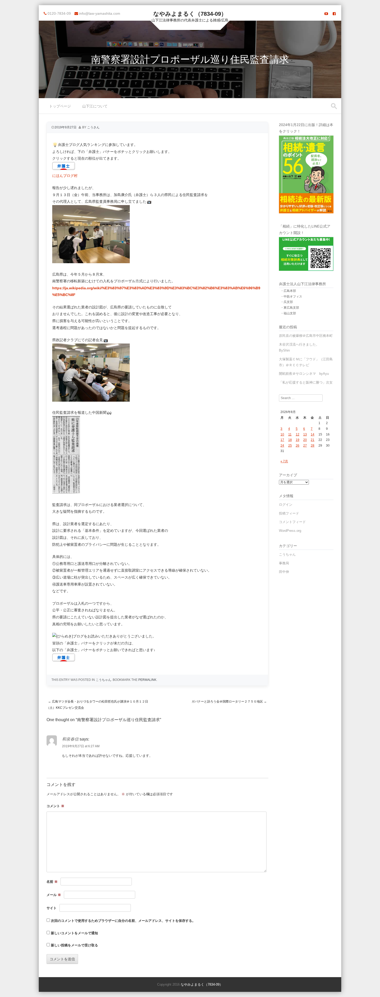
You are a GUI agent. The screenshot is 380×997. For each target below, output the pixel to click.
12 (297, 434)
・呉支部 (286, 302)
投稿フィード (289, 513)
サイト (52, 908)
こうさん (93, 127)
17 (282, 440)
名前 (52, 882)
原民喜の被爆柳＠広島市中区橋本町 (306, 336)
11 (290, 434)
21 (312, 440)
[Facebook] (334, 13)
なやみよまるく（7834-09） (190, 14)
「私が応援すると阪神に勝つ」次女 (306, 382)
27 (305, 445)
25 (290, 445)
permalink (147, 680)
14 (312, 434)
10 (282, 434)
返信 (50, 767)
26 (297, 445)
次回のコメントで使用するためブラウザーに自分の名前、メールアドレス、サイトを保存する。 (123, 921)
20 (305, 440)
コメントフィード (292, 522)
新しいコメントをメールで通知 (74, 933)
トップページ (60, 106)
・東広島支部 (289, 307)
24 (282, 445)
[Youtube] (326, 13)
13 (305, 434)
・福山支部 (288, 313)
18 (290, 440)
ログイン (285, 505)
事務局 (284, 563)
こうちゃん (103, 680)
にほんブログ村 (65, 176)
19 (297, 440)
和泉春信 (70, 739)
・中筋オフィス (291, 296)
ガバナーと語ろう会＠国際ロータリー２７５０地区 (229, 701)
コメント (55, 806)
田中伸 (284, 572)
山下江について (95, 106)
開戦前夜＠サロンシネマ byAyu (304, 374)
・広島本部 (288, 291)
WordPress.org (290, 531)
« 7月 (284, 461)
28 (312, 445)
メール (54, 895)
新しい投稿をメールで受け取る (74, 945)
